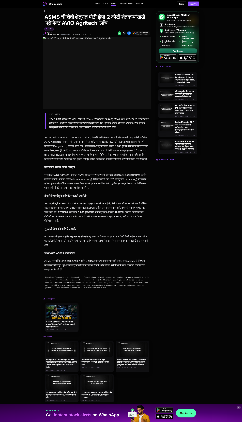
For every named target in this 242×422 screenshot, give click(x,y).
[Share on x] (124, 33)
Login (181, 4)
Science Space (49, 299)
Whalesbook (55, 3)
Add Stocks (178, 51)
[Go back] (44, 11)
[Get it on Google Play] (168, 57)
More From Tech (167, 160)
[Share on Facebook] (129, 33)
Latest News (165, 66)
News (113, 3)
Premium (139, 3)
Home (97, 3)
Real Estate (47, 337)
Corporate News (126, 3)
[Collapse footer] (239, 407)
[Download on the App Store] (187, 57)
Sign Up (193, 4)
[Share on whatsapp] (119, 33)
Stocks (105, 3)
